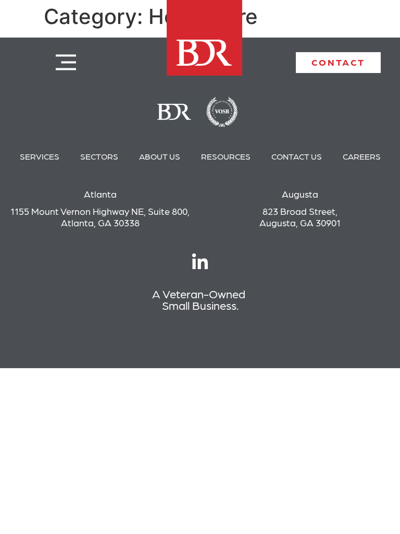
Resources (226, 156)
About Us (159, 156)
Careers (362, 156)
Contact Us (296, 156)
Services (39, 156)
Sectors (99, 156)
